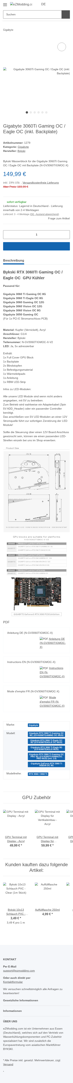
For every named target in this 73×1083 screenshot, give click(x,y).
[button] (54, 4)
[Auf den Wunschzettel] (61, 47)
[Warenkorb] (66, 4)
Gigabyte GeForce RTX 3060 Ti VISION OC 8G (47, 783)
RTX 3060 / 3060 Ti (40, 793)
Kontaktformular (14, 1001)
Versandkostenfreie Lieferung (42, 192)
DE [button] (44, 4)
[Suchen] (66, 14)
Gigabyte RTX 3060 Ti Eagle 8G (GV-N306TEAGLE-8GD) (47, 765)
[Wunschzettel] (60, 4)
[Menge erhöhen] (65, 244)
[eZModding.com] (21, 4)
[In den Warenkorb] (36, 256)
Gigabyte (23, 152)
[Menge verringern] (7, 244)
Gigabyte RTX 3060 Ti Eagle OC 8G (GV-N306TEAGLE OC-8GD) (47, 758)
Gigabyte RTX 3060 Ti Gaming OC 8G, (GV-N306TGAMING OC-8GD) (48, 750)
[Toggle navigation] (5, 3)
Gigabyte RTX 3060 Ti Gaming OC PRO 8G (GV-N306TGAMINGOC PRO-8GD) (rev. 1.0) (48, 774)
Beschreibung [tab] (14, 270)
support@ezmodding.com (20, 989)
